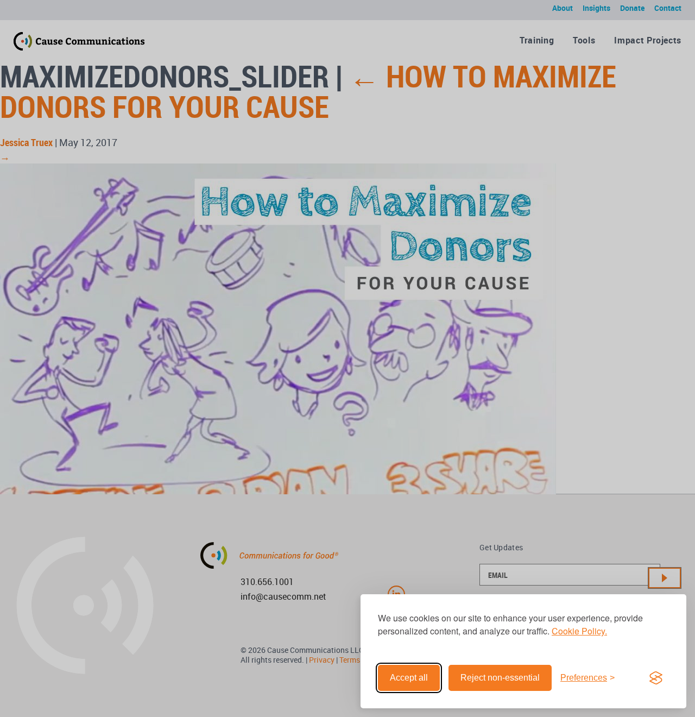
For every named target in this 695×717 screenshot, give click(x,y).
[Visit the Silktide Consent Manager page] (656, 678)
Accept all (409, 677)
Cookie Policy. (579, 631)
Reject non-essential (500, 677)
